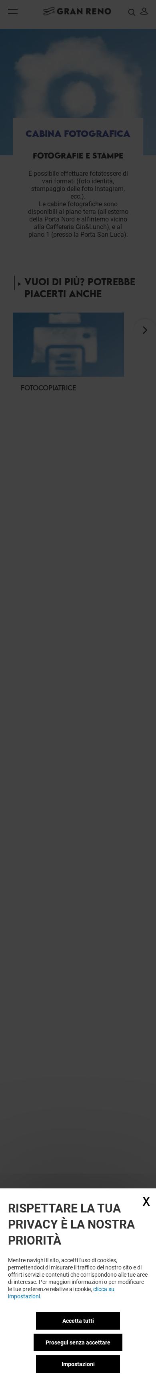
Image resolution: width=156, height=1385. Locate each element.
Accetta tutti (78, 1321)
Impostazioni (78, 1364)
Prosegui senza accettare (78, 1342)
